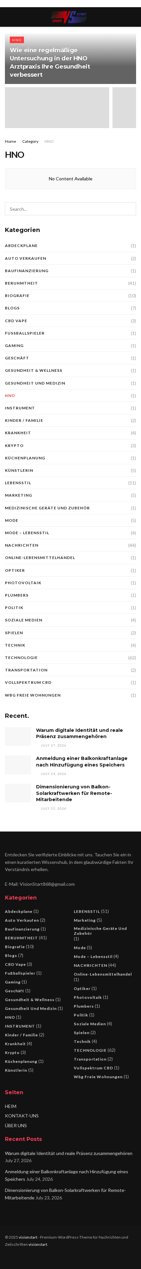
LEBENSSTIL (18, 482)
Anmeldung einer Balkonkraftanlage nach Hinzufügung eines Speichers (82, 761)
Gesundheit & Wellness (33, 370)
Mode (11, 520)
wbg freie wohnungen (33, 695)
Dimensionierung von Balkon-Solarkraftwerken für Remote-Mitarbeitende (74, 793)
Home (10, 141)
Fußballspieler (25, 333)
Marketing (18, 495)
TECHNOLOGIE (21, 657)
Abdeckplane (21, 245)
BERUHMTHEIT (21, 283)
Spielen (14, 632)
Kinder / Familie (24, 420)
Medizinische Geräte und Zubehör (47, 507)
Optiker (15, 570)
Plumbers (17, 595)
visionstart (28, 1237)
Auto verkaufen (25, 258)
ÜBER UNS (16, 1125)
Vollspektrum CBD (28, 682)
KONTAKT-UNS (22, 1115)
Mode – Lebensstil (27, 532)
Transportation (26, 669)
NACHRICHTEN (21, 545)
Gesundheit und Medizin (35, 383)
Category (30, 141)
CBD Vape (16, 320)
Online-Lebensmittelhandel (40, 557)
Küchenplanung (25, 457)
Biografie (17, 295)
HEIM (10, 1106)
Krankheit (18, 432)
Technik (15, 645)
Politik (14, 607)
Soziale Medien (23, 620)
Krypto (14, 445)
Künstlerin (19, 470)
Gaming (14, 345)
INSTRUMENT (20, 407)
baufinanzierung (27, 270)
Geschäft (17, 357)
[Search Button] (129, 208)
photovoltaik (23, 582)
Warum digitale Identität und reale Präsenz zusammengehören (79, 733)
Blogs (12, 307)
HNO (17, 40)
